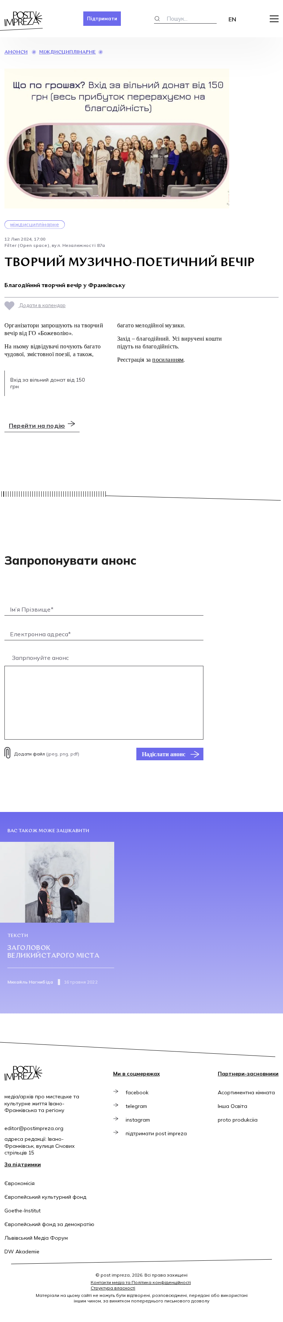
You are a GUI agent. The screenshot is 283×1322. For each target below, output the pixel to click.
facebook (137, 1092)
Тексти (17, 935)
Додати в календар (42, 305)
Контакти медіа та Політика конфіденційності (141, 1282)
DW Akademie (21, 1251)
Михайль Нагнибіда (30, 982)
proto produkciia (238, 1119)
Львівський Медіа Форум (36, 1238)
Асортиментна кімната (246, 1092)
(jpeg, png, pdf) (46, 754)
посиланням (168, 359)
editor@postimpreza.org (33, 1128)
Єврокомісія (19, 1183)
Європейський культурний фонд (45, 1197)
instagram (138, 1119)
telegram (136, 1106)
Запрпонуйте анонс (40, 657)
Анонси (16, 52)
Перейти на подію (37, 425)
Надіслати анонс (163, 754)
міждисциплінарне (67, 52)
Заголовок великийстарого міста (53, 952)
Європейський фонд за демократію (49, 1224)
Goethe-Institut (22, 1210)
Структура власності (113, 1288)
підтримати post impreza (156, 1133)
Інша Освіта (232, 1106)
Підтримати (102, 18)
